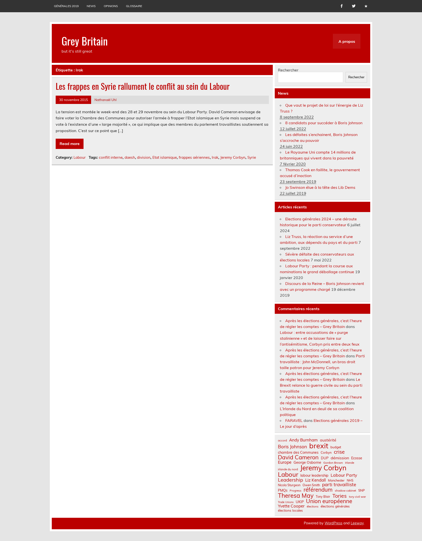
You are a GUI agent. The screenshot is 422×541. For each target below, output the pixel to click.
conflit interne (111, 157)
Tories (339, 495)
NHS (350, 480)
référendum (318, 489)
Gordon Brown (333, 462)
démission (340, 458)
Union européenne (329, 501)
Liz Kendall (315, 480)
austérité (328, 440)
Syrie (251, 157)
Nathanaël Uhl (105, 100)
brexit (318, 445)
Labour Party (344, 475)
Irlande (349, 462)
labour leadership (314, 475)
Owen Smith (311, 485)
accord (282, 440)
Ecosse (356, 458)
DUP (324, 458)
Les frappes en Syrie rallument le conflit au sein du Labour (143, 86)
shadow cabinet (345, 490)
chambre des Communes (298, 452)
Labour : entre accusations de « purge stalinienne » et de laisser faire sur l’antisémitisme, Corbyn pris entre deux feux (319, 338)
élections (312, 506)
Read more (70, 143)
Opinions (111, 6)
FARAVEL (294, 420)
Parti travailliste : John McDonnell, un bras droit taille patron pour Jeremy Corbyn (322, 361)
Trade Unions (286, 502)
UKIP (300, 502)
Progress (295, 490)
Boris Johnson (292, 446)
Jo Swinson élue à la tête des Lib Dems (320, 187)
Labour (80, 157)
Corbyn (326, 452)
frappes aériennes (194, 157)
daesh (130, 157)
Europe (284, 462)
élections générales (335, 506)
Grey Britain (85, 40)
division (143, 157)
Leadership (290, 479)
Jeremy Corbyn (232, 157)
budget (335, 447)
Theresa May (296, 495)
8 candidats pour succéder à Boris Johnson (323, 122)
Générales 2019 (66, 6)
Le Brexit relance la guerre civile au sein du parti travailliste (321, 385)
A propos (346, 41)
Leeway (357, 523)
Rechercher (288, 70)
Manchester (336, 480)
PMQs (282, 490)
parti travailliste (339, 484)
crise (339, 451)
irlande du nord (288, 469)
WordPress (333, 523)
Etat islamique (164, 157)
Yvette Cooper (291, 506)
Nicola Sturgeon (289, 485)
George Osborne (307, 462)
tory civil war (357, 496)
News (91, 6)
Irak (215, 157)
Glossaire (134, 6)
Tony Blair (323, 496)
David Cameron (298, 457)
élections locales (290, 510)
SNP (361, 490)
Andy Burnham (303, 440)
